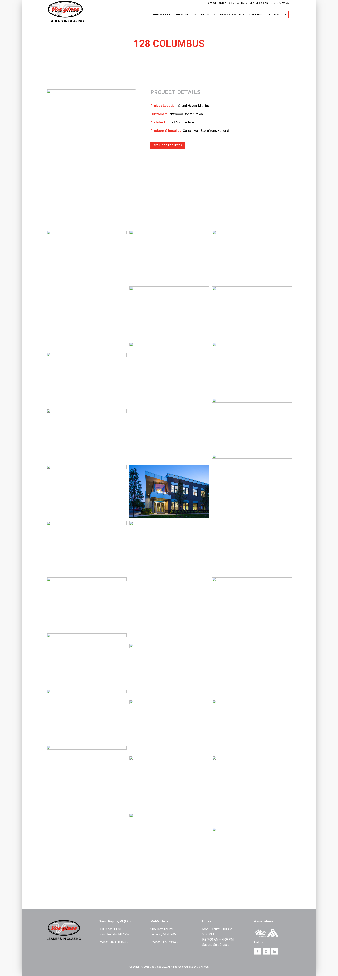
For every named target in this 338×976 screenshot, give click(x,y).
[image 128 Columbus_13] (88, 493)
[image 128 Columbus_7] (88, 549)
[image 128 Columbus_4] (170, 672)
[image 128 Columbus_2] (88, 718)
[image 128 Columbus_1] (253, 427)
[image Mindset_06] (88, 807)
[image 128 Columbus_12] (88, 605)
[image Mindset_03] (253, 792)
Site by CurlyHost (198, 966)
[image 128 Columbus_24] (88, 292)
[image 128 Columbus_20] (88, 381)
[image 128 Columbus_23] (170, 259)
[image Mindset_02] (170, 842)
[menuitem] (161, 14)
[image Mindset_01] (253, 856)
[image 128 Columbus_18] (170, 582)
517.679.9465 (280, 2)
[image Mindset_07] (253, 728)
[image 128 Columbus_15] (253, 516)
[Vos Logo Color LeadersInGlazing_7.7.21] (65, 9)
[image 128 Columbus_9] (253, 371)
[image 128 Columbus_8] (88, 661)
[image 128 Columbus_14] (170, 404)
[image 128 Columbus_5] (88, 437)
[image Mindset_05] (170, 785)
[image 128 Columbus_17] (253, 638)
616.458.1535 (238, 2)
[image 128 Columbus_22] (253, 259)
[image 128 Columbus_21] (253, 314)
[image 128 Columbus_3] (170, 728)
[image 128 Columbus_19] (170, 493)
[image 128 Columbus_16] (170, 314)
